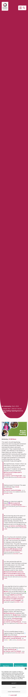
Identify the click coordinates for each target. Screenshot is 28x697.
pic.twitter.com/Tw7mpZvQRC (13, 476)
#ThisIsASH (18, 620)
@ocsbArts (18, 472)
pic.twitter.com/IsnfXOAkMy (12, 490)
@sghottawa (17, 615)
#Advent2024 (8, 488)
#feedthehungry (17, 618)
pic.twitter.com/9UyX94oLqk (12, 622)
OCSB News (12, 439)
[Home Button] (5, 6)
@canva (6, 591)
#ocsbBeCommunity (17, 599)
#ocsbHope (7, 599)
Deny (14, 687)
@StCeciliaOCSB (15, 503)
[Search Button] (24, 8)
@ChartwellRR (8, 549)
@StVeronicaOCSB (9, 472)
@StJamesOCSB (17, 549)
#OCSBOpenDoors (9, 620)
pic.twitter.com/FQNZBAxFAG (13, 551)
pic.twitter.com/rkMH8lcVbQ (16, 575)
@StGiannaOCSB (9, 572)
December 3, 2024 (8, 493)
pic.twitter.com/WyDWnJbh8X (13, 505)
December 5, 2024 (20, 652)
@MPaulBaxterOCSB (10, 636)
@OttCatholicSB (9, 573)
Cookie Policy (13, 695)
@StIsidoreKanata (9, 613)
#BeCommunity (18, 572)
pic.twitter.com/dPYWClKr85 (12, 638)
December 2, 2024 (22, 623)
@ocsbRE (6, 597)
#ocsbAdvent (8, 474)
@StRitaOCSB (12, 649)
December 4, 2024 (21, 477)
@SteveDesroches (19, 573)
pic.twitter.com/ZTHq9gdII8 (12, 600)
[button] (25, 668)
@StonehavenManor (14, 539)
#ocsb (17, 487)
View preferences (14, 691)
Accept (14, 683)
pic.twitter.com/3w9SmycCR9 (17, 526)
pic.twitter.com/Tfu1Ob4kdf (12, 651)
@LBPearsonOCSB (15, 595)
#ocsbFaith (21, 597)
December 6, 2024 (21, 640)
